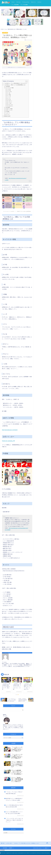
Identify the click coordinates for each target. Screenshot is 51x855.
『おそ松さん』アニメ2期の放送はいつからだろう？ (15, 83)
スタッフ (8, 113)
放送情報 (8, 86)
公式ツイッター (9, 110)
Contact (39, 2)
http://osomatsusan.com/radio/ (10, 429)
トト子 (9, 96)
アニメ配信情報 (15, 4)
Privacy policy (25, 2)
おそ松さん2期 (5, 32)
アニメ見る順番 (24, 4)
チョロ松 (10, 91)
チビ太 (9, 99)
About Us (33, 2)
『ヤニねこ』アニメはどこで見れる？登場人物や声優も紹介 (14, 792)
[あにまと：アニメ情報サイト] (6, 3)
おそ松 (9, 89)
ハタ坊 (10, 103)
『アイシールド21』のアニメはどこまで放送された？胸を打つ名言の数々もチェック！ (14, 820)
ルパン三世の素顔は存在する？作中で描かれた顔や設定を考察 (14, 806)
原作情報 (8, 107)
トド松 (9, 95)
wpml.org (14, 852)
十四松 (9, 94)
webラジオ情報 (9, 108)
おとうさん (11, 104)
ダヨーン (10, 100)
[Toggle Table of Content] (25, 81)
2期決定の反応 (7, 116)
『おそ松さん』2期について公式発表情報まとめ (14, 84)
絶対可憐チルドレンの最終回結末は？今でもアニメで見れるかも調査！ (14, 799)
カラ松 (9, 90)
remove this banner (45, 852)
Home (13, 2)
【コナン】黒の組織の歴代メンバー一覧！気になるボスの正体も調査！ (14, 812)
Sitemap (18, 2)
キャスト (8, 114)
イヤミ (9, 98)
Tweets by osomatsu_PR (8, 440)
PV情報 (7, 111)
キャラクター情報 (10, 87)
